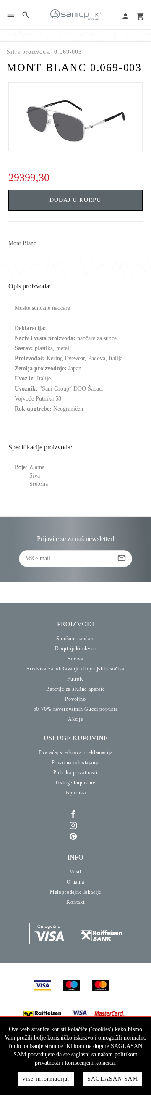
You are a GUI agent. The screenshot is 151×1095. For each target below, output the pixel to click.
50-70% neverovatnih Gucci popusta (76, 709)
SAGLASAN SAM (112, 1079)
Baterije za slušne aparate (75, 689)
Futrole (75, 679)
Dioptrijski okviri (75, 649)
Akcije (75, 719)
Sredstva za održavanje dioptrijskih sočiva (75, 669)
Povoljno (75, 699)
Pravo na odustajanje (76, 762)
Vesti (75, 872)
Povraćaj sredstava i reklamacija (76, 752)
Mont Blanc (22, 243)
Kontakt (75, 902)
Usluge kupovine (75, 783)
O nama (75, 882)
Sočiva (75, 659)
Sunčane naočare (75, 638)
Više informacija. (46, 1079)
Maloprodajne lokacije (76, 892)
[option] (75, 117)
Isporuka (75, 793)
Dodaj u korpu (75, 200)
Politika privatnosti (75, 773)
